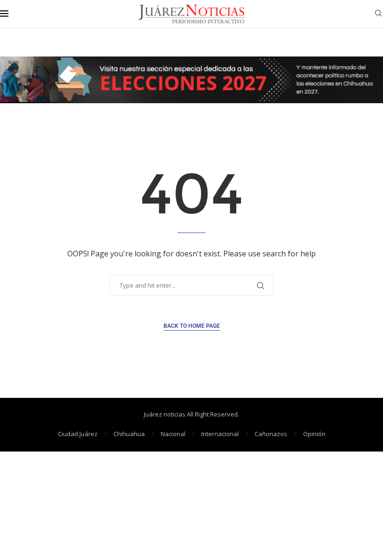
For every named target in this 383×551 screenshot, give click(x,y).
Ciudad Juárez (78, 434)
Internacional (220, 434)
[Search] (378, 14)
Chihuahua (129, 434)
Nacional (173, 434)
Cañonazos (271, 434)
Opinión (314, 434)
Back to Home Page (191, 326)
